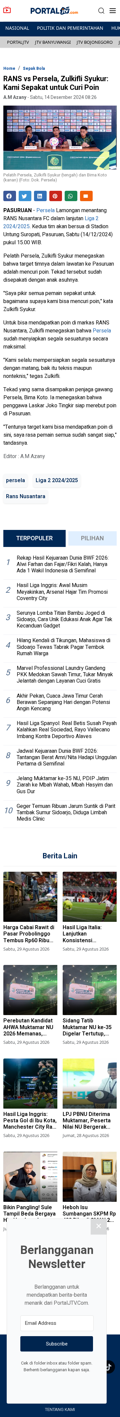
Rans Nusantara (25, 496)
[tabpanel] (60, 690)
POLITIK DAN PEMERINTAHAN (70, 28)
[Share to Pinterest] (55, 196)
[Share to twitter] (25, 196)
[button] (101, 11)
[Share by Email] (86, 196)
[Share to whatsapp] (71, 196)
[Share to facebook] (9, 196)
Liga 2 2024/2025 (57, 480)
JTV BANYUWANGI (53, 42)
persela (15, 480)
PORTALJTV (18, 42)
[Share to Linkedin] (40, 196)
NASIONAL (17, 28)
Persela (45, 210)
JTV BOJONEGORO (95, 42)
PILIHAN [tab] (92, 538)
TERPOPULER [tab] (34, 538)
